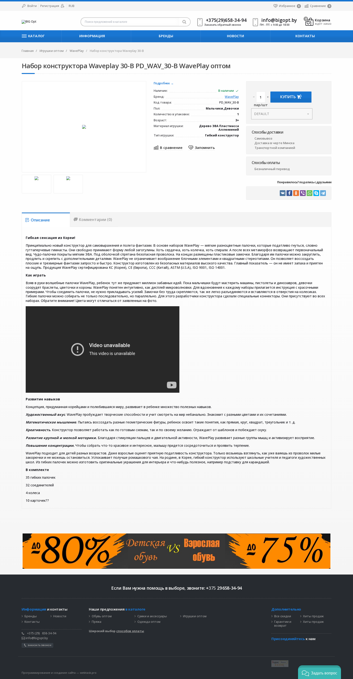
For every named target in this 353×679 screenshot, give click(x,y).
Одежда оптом (148, 622)
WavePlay (232, 97)
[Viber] (303, 193)
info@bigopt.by (36, 638)
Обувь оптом (102, 616)
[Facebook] (289, 193)
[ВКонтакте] (283, 193)
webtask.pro (88, 672)
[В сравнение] (168, 148)
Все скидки (282, 616)
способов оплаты (130, 631)
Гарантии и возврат (282, 624)
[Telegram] (323, 193)
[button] (319, 672)
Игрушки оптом (195, 616)
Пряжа (96, 622)
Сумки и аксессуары (152, 616)
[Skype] (316, 193)
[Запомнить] (202, 148)
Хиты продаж (313, 616)
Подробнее (162, 83)
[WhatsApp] (309, 193)
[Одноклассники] (296, 193)
